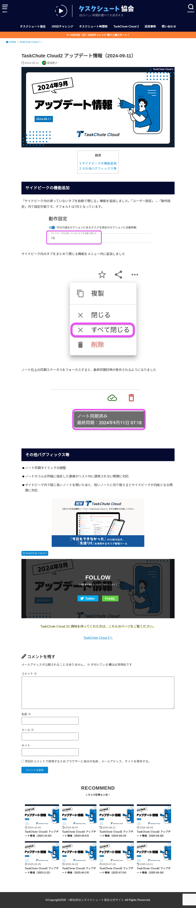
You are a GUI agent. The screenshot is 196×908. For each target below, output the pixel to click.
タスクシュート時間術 (93, 26)
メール (27, 729)
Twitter (90, 598)
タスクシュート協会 (33, 26)
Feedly (110, 598)
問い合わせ (169, 26)
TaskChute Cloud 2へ (98, 637)
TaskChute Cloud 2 (126, 26)
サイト (25, 745)
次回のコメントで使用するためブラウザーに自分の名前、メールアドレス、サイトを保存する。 (88, 761)
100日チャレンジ (62, 26)
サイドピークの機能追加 (98, 163)
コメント (29, 673)
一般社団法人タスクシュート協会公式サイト (95, 899)
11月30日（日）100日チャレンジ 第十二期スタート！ (100, 35)
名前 (26, 714)
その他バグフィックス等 (98, 168)
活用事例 (150, 26)
